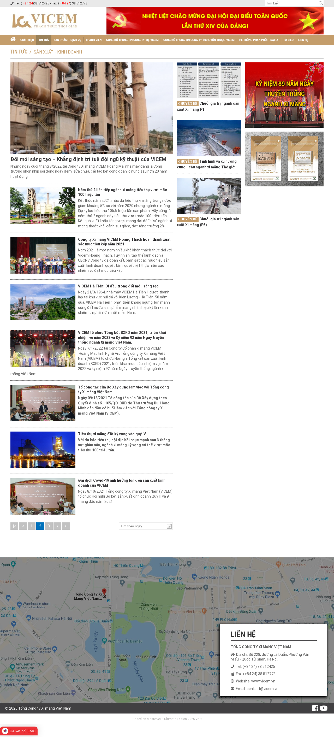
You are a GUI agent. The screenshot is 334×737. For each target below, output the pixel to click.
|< (14, 526)
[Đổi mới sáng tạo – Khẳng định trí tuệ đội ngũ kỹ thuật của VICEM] (91, 108)
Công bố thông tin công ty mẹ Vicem (132, 40)
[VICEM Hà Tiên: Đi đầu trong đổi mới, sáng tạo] (42, 302)
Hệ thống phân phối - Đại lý (259, 40)
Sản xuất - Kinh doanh (58, 52)
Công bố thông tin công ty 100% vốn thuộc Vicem (199, 40)
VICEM (93, 358)
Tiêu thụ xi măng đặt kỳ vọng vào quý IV (112, 434)
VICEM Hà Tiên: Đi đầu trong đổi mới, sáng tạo (118, 286)
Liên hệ (303, 40)
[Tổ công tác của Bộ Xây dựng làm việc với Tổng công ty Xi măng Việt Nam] (42, 403)
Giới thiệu (27, 40)
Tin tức (44, 40)
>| (66, 526)
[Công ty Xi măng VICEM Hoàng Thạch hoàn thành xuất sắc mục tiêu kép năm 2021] (42, 255)
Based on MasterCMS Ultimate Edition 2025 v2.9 (167, 719)
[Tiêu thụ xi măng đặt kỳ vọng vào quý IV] (42, 450)
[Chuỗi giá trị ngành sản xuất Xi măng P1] (209, 80)
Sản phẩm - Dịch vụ (67, 40)
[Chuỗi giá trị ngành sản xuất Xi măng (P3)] (209, 196)
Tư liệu (288, 40)
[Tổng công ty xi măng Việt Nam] (13, 40)
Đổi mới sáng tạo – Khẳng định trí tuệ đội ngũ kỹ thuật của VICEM (88, 159)
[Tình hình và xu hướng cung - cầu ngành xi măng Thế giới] (209, 138)
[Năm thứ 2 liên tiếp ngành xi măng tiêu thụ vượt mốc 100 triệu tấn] (42, 205)
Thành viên (94, 40)
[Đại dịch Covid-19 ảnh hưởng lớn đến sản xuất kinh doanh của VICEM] (42, 496)
